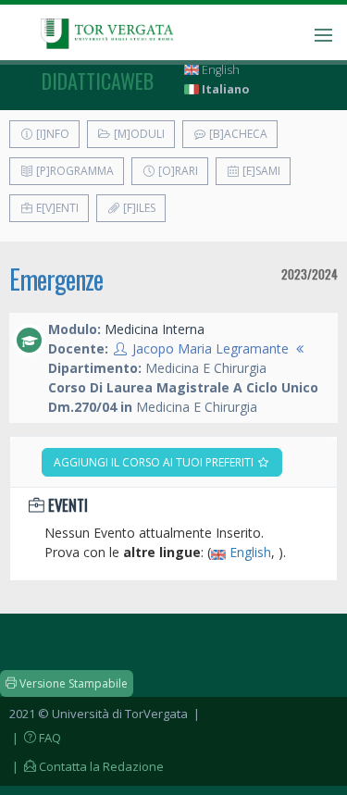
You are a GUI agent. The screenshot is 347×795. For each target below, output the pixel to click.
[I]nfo (51, 134)
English (219, 70)
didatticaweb (98, 80)
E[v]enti (56, 208)
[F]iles (137, 208)
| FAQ (35, 737)
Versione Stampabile (72, 683)
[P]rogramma (73, 171)
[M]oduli (138, 134)
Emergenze (56, 279)
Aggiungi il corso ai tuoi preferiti (155, 462)
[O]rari (176, 171)
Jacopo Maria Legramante (210, 348)
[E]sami (260, 171)
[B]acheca (236, 134)
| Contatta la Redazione (86, 766)
